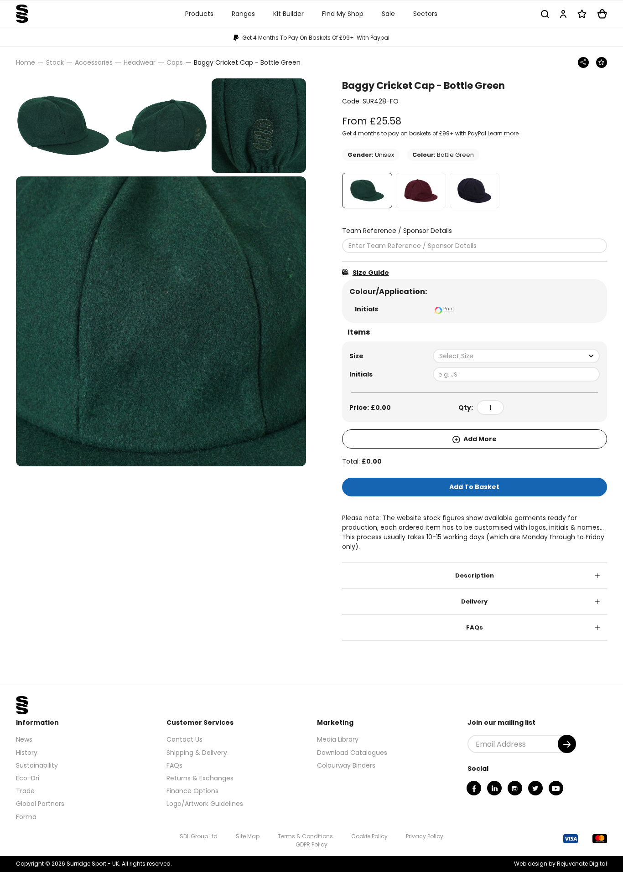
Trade (25, 790)
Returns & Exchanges (200, 778)
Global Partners (40, 803)
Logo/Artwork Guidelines (204, 803)
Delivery (474, 601)
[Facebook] (474, 788)
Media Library (337, 739)
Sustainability (37, 765)
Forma (26, 816)
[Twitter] (535, 788)
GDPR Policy (311, 844)
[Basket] (602, 13)
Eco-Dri (27, 778)
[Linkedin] (494, 788)
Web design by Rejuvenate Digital (560, 863)
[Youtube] (556, 788)
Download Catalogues (352, 752)
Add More (479, 439)
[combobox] (516, 356)
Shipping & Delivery (196, 752)
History (26, 752)
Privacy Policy (424, 836)
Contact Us (184, 739)
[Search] (545, 13)
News (24, 739)
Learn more (503, 133)
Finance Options (192, 790)
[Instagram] (515, 788)
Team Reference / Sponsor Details (397, 230)
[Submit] (567, 744)
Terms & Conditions (305, 836)
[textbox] (516, 356)
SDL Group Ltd (199, 836)
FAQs (474, 627)
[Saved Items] (582, 13)
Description (474, 575)
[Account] (563, 13)
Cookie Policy (369, 836)
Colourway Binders (346, 765)
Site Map (248, 836)
